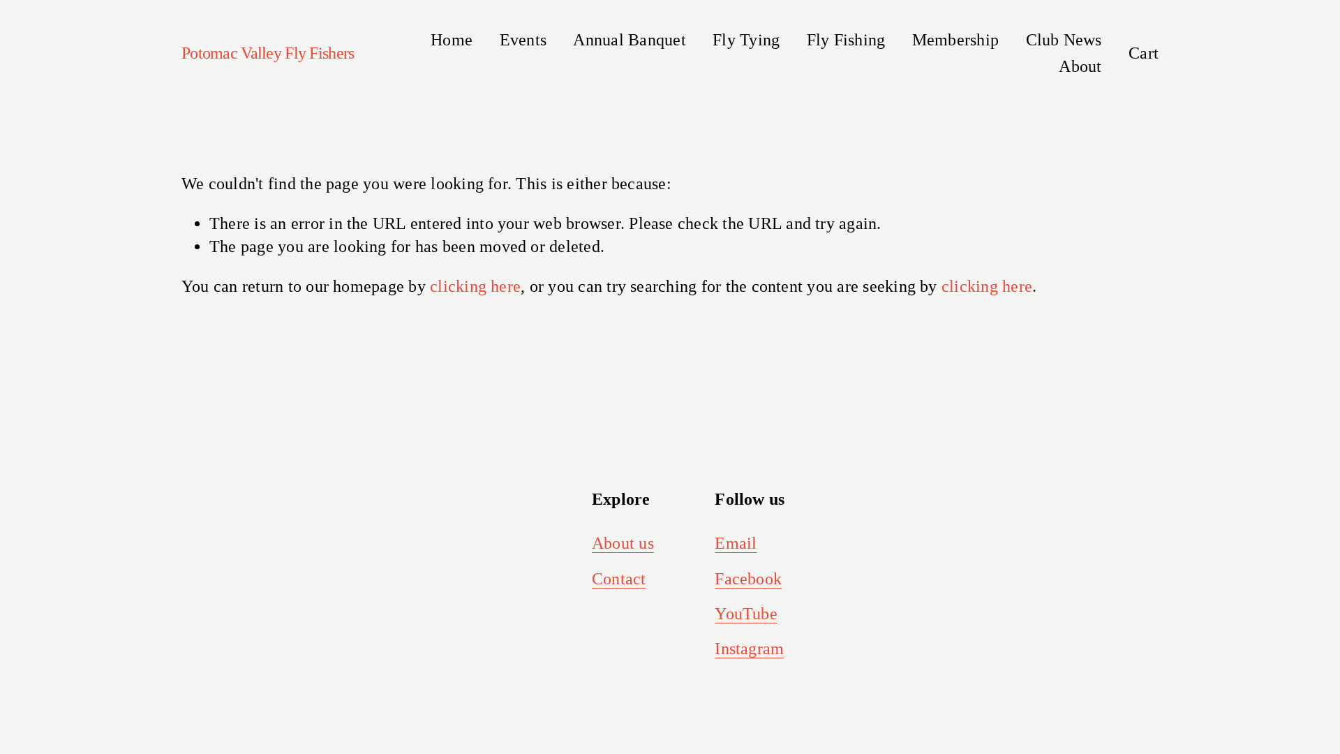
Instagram (749, 649)
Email (736, 543)
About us (623, 543)
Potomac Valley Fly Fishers (267, 53)
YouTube (746, 614)
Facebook (748, 579)
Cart (1144, 53)
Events (523, 40)
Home (451, 40)
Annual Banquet (629, 40)
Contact (619, 579)
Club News (1064, 40)
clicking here (475, 286)
